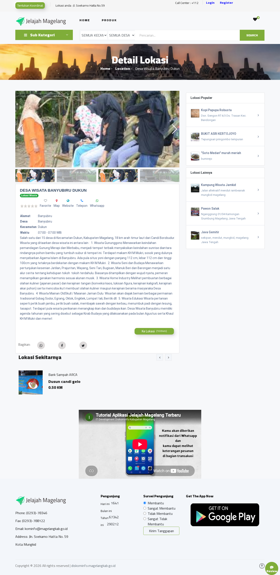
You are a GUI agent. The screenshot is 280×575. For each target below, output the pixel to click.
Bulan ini (106, 511)
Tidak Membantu (160, 513)
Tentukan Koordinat (30, 5)
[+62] (82, 200)
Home (84, 20)
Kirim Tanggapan (161, 531)
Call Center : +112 (186, 3)
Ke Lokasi (154, 331)
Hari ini (105, 504)
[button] (174, 129)
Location (122, 68)
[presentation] (159, 357)
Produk (109, 20)
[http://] (68, 200)
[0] (255, 19)
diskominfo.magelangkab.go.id (93, 565)
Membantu (156, 503)
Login (210, 2)
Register (226, 2)
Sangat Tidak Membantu (157, 521)
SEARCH (252, 35)
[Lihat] (97, 129)
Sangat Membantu (161, 508)
